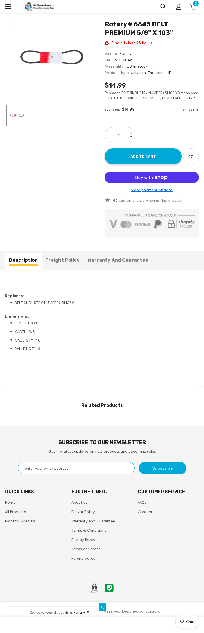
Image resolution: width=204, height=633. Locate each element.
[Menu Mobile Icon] (8, 6)
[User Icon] (179, 7)
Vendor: (111, 53)
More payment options (152, 190)
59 (115, 200)
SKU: (109, 59)
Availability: (115, 66)
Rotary (125, 53)
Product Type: (117, 72)
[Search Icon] (163, 6)
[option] (52, 56)
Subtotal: (112, 109)
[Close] (102, 607)
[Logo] (40, 6)
